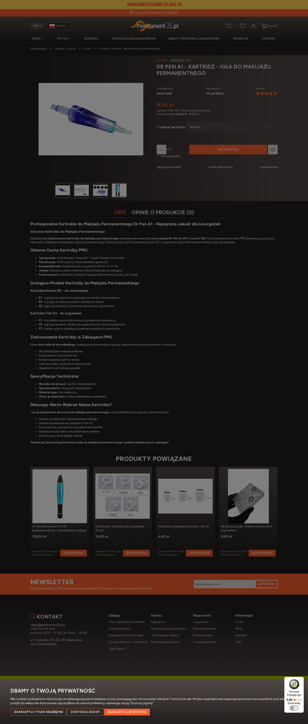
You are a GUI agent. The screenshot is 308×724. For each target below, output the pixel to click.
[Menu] (301, 679)
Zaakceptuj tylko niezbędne (38, 712)
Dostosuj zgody (85, 712)
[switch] (294, 708)
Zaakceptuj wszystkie (126, 712)
